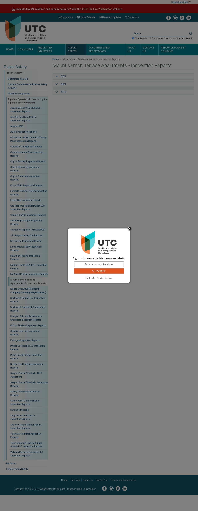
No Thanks (90, 278)
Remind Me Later (104, 278)
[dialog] (99, 255)
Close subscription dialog (129, 228)
